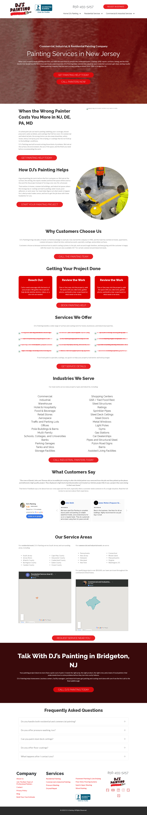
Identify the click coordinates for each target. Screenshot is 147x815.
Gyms (102, 428)
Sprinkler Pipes (102, 410)
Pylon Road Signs (102, 443)
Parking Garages (45, 443)
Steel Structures (102, 403)
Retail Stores (45, 414)
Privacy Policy (21, 790)
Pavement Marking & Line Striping (88, 778)
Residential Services (92, 14)
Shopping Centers (102, 396)
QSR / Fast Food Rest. (102, 399)
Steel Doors (102, 418)
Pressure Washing (52, 785)
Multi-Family (45, 432)
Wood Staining (81, 788)
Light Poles (102, 425)
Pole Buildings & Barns (45, 428)
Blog (18, 794)
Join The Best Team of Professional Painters (24, 783)
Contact (19, 787)
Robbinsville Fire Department (109, 503)
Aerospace (45, 418)
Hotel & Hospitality (45, 407)
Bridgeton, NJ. (101, 66)
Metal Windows (102, 421)
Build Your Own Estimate (25, 797)
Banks (45, 439)
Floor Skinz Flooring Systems (86, 782)
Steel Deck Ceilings (102, 414)
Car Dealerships (102, 436)
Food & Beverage (45, 410)
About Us (20, 779)
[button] (80, 13)
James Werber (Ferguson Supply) (78, 503)
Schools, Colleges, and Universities (45, 436)
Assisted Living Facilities (102, 450)
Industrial (45, 399)
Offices (45, 425)
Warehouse (45, 403)
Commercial (45, 396)
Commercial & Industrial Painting (58, 782)
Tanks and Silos (45, 447)
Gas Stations (102, 432)
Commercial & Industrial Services (119, 14)
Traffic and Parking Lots (45, 421)
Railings (102, 407)
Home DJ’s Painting (70, 14)
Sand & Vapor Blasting (84, 785)
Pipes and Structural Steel (102, 439)
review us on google (35, 516)
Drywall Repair (51, 788)
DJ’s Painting (68, 64)
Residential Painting (53, 779)
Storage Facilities (45, 450)
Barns (102, 447)
